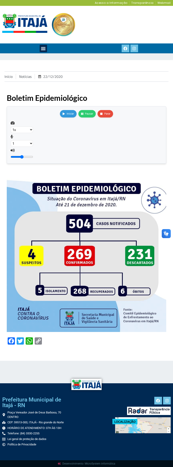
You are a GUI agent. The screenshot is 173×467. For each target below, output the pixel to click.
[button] (43, 48)
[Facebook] (125, 48)
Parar (107, 113)
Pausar (89, 113)
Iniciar (70, 113)
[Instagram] (134, 48)
